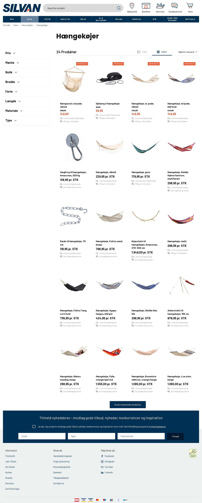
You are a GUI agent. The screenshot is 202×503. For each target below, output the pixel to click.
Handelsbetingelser (62, 456)
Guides (8, 472)
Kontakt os (58, 483)
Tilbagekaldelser (61, 478)
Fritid (47, 19)
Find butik (10, 456)
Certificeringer (12, 488)
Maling (118, 19)
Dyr (154, 19)
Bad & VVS (65, 19)
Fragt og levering (61, 461)
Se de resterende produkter (127, 404)
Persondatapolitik (61, 467)
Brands (8, 478)
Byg (12, 19)
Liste (144, 51)
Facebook (109, 456)
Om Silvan (10, 467)
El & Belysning (101, 19)
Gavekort (57, 472)
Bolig (83, 19)
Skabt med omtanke (172, 19)
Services (9, 483)
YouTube (109, 467)
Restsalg (190, 19)
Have (29, 19)
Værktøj (136, 19)
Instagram (110, 461)
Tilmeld (175, 436)
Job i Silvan (10, 461)
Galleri (164, 51)
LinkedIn (109, 472)
